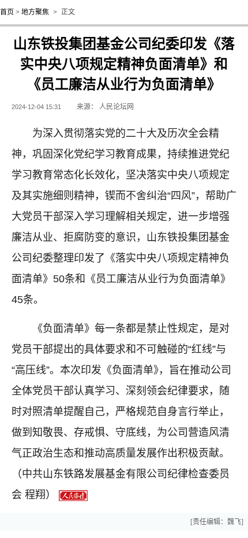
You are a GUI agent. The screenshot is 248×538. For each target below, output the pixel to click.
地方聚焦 (35, 12)
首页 (7, 12)
